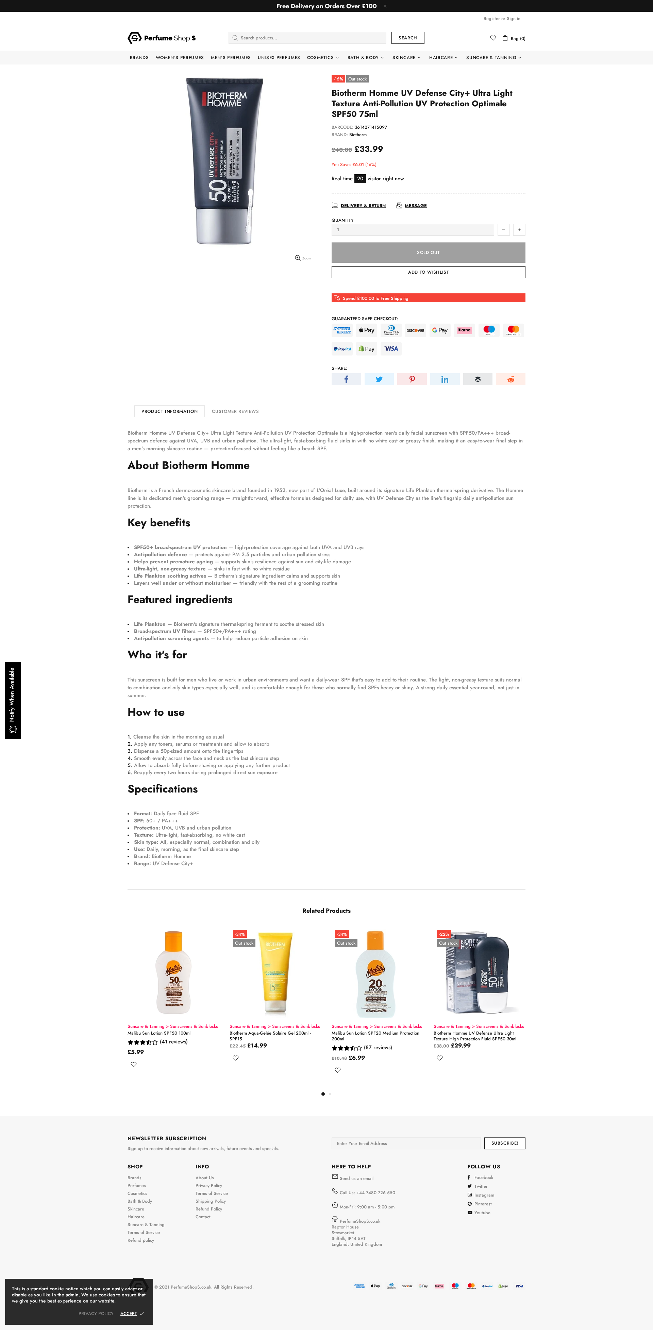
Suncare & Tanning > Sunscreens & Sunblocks (173, 1026)
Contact (203, 1217)
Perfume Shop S (162, 37)
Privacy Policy (209, 1185)
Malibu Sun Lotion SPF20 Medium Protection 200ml (375, 1036)
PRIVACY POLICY (96, 1313)
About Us (205, 1178)
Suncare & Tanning (146, 1224)
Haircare (136, 1217)
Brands (134, 1178)
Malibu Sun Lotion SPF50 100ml (159, 1033)
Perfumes (137, 1185)
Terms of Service (144, 1232)
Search (408, 38)
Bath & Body (140, 1201)
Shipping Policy (211, 1201)
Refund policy (141, 1240)
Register (492, 18)
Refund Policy (209, 1209)
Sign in (513, 18)
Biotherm (358, 135)
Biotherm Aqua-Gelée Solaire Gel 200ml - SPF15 (270, 1036)
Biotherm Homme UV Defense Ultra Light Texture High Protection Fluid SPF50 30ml (475, 1036)
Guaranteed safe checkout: (365, 319)
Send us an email (356, 1178)
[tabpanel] (173, 1005)
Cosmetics (137, 1193)
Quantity (343, 220)
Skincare (136, 1209)
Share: (339, 368)
